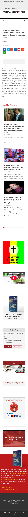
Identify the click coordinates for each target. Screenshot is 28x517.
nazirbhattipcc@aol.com (7, 487)
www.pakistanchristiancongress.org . (9, 479)
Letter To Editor (7, 502)
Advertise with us (14, 503)
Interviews (5, 500)
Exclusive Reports (20, 500)
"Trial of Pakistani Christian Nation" (17, 473)
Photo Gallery (15, 502)
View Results (17, 346)
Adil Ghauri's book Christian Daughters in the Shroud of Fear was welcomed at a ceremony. (13, 167)
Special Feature (12, 500)
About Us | (21, 502)
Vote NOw (8, 346)
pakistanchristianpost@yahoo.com (9, 489)
